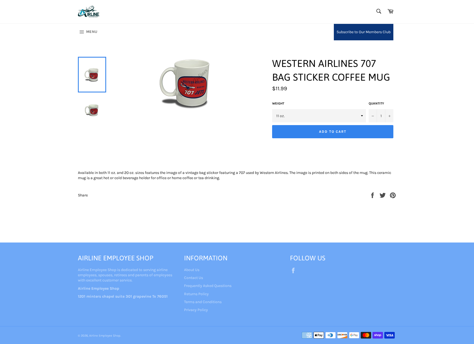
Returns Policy (196, 294)
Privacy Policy (196, 310)
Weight (278, 103)
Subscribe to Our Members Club (364, 32)
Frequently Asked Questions (208, 285)
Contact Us (193, 277)
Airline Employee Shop (104, 335)
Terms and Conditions (203, 302)
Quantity (376, 103)
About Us (191, 269)
